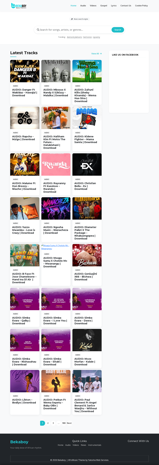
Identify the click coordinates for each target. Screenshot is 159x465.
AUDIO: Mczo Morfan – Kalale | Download (84, 361)
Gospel (103, 5)
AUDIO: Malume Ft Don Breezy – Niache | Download (24, 186)
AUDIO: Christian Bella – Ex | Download (85, 186)
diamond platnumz (74, 37)
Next (69, 423)
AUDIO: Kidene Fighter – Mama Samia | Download (85, 139)
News (83, 445)
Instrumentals (94, 445)
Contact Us (125, 5)
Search (118, 29)
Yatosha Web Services (98, 460)
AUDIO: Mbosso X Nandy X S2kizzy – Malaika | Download (55, 92)
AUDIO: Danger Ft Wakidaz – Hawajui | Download (24, 92)
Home (73, 5)
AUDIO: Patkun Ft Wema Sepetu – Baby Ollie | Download (54, 404)
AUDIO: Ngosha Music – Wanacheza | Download (55, 230)
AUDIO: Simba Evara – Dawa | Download (83, 320)
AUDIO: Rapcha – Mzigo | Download (23, 138)
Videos (93, 5)
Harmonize (87, 37)
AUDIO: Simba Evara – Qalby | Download (21, 320)
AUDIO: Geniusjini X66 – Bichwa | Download (85, 276)
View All (95, 53)
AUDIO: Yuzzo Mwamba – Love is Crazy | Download (23, 230)
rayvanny (96, 37)
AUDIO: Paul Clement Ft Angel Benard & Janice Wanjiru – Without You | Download (85, 405)
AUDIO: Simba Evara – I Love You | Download (55, 320)
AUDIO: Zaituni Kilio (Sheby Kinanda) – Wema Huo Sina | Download (85, 95)
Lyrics (114, 5)
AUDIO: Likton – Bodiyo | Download (24, 401)
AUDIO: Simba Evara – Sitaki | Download (52, 361)
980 (64, 423)
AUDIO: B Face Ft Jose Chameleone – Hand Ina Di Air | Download (24, 278)
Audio (83, 5)
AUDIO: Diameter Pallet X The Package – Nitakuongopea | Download (85, 233)
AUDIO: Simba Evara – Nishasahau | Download (24, 361)
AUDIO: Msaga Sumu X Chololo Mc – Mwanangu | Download (55, 262)
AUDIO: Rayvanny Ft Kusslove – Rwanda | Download (54, 187)
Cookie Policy (141, 5)
